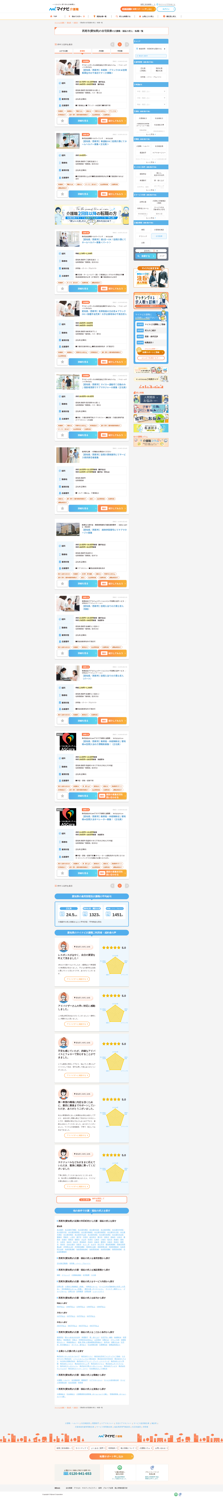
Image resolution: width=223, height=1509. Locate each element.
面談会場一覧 (102, 16)
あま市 (93, 1244)
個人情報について (127, 1448)
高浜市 (90, 1242)
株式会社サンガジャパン (69, 1366)
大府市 (62, 1242)
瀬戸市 (78, 1237)
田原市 (116, 1242)
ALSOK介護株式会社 (67, 1361)
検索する (146, 256)
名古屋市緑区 (93, 1235)
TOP (55, 16)
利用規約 (111, 1448)
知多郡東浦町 (70, 1249)
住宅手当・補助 (106, 1337)
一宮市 (72, 1237)
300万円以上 (72, 1326)
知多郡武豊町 (106, 1249)
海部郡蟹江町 (102, 1247)
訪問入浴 (71, 1291)
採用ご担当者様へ (64, 1448)
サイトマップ (81, 1448)
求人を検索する (125, 16)
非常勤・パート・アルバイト (80, 1263)
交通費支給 (103, 1345)
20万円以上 (71, 1316)
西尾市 (143, 56)
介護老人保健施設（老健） (75, 1286)
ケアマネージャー (95, 1380)
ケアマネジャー (107, 1423)
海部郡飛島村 (114, 1247)
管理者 (80, 1383)
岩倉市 (96, 1242)
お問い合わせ (160, 1448)
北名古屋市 (71, 1244)
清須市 (62, 1244)
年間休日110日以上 (86, 1340)
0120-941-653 (80, 1474)
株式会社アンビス (110, 1366)
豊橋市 (59, 1237)
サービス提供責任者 (111, 1380)
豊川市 (100, 1237)
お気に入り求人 (148, 16)
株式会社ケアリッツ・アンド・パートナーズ (93, 1361)
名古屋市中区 (62, 1232)
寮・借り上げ (94, 1337)
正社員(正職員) (62, 1263)
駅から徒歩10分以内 (72, 1337)
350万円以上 (83, 1326)
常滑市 (90, 1240)
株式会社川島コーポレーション (91, 1366)
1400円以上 (91, 1307)
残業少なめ (115, 1342)
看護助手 (84, 1380)
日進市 (109, 1242)
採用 (100, 1488)
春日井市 (92, 1237)
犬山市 (83, 1240)
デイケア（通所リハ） (114, 1289)
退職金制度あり (114, 1345)
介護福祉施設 (76, 1275)
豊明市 (103, 1242)
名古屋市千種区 (70, 1230)
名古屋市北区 (94, 1230)
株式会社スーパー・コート (78, 1368)
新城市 (116, 1240)
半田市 (85, 1237)
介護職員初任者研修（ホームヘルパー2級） (92, 1394)
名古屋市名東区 (105, 1235)
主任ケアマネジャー (123, 1423)
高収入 (74, 1340)
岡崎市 (65, 1237)
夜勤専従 (60, 1337)
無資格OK (67, 1340)
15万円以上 (61, 1316)
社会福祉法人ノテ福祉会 (98, 1368)
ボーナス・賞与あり (79, 1345)
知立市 (75, 1242)
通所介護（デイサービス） (94, 1289)
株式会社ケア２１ (97, 1364)
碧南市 (113, 1237)
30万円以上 (91, 1316)
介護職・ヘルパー (63, 1380)
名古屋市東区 (83, 1230)
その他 (93, 1275)
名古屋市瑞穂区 (87, 1232)
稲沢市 (109, 1240)
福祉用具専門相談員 (122, 1427)
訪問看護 (79, 1291)
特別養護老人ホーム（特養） (72, 1289)
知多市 (69, 1242)
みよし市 (86, 1244)
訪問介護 (60, 1286)
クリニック (66, 1275)
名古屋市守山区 (80, 1235)
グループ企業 (108, 1488)
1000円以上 (70, 1307)
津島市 (106, 1237)
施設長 (154, 1423)
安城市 (64, 1240)
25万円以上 (81, 1316)
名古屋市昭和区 (74, 1232)
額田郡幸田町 (117, 1249)
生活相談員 (76, 1380)
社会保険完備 (93, 1345)
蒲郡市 (77, 1240)
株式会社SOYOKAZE (105, 1359)
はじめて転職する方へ (151, 358)
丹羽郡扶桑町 (80, 1247)
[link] (63, 51)
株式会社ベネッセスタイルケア (68, 1356)
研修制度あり (71, 1342)
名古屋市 (60, 1230)
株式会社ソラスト (66, 1364)
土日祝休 (97, 1340)
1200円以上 (80, 1307)
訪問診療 (88, 1291)
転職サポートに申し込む (137, 9)
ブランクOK (115, 1340)
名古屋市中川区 (113, 1232)
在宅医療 (86, 1275)
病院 (58, 1275)
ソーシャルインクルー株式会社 (84, 1359)
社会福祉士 (71, 1394)
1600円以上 (101, 1307)
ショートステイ (98, 1291)
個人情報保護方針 (121, 1488)
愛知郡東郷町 (110, 1244)
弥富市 (78, 1244)
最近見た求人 (171, 16)
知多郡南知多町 (82, 1249)
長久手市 (101, 1244)
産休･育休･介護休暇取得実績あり (90, 1342)
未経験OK (117, 1337)
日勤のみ (105, 1340)
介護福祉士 (61, 1394)
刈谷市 (119, 1237)
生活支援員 (72, 1383)
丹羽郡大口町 (68, 1247)
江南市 (96, 1240)
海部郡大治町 (91, 1247)
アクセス (77, 1488)
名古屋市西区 (106, 1230)
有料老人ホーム (92, 1286)
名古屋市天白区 (118, 1235)
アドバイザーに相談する (76, 979)
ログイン (166, 9)
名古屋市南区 (68, 1235)
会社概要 (69, 1488)
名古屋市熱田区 (100, 1232)
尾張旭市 (83, 1242)
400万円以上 (94, 1326)
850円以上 (61, 1307)
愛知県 (78, 947)
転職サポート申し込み (111, 1456)
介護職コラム (145, 1448)
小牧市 (103, 1240)
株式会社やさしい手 (82, 1364)
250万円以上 (61, 1326)
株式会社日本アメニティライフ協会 (107, 1356)
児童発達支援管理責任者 (84, 1427)
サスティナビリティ (89, 1488)
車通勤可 (85, 1337)
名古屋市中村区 (118, 1230)
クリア (162, 256)
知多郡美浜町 (94, 1249)
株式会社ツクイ (87, 1356)
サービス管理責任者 (104, 1427)
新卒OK (107, 1342)
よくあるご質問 (97, 1448)
